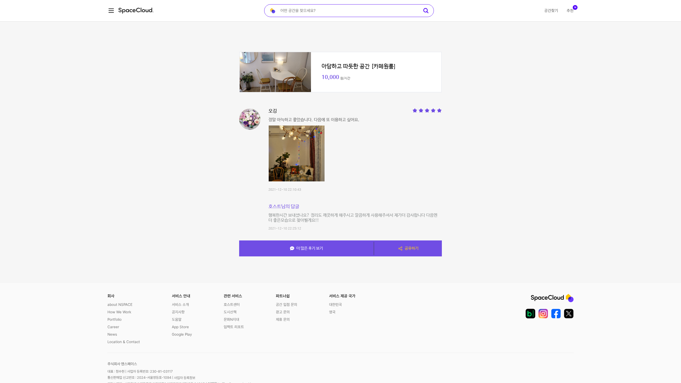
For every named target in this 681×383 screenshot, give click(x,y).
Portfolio (114, 319)
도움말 (176, 319)
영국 (332, 312)
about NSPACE (119, 304)
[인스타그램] (543, 313)
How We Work (119, 312)
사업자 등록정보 (184, 378)
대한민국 (335, 304)
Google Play (182, 334)
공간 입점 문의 (286, 304)
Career (113, 327)
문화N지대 (231, 319)
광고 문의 (283, 312)
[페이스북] (556, 313)
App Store (180, 327)
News (112, 334)
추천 (570, 10)
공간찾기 (551, 10)
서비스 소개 (180, 304)
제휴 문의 (283, 319)
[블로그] (530, 313)
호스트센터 (232, 304)
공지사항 (178, 312)
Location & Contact (123, 342)
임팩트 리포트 (234, 327)
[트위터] (569, 313)
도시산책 (230, 312)
